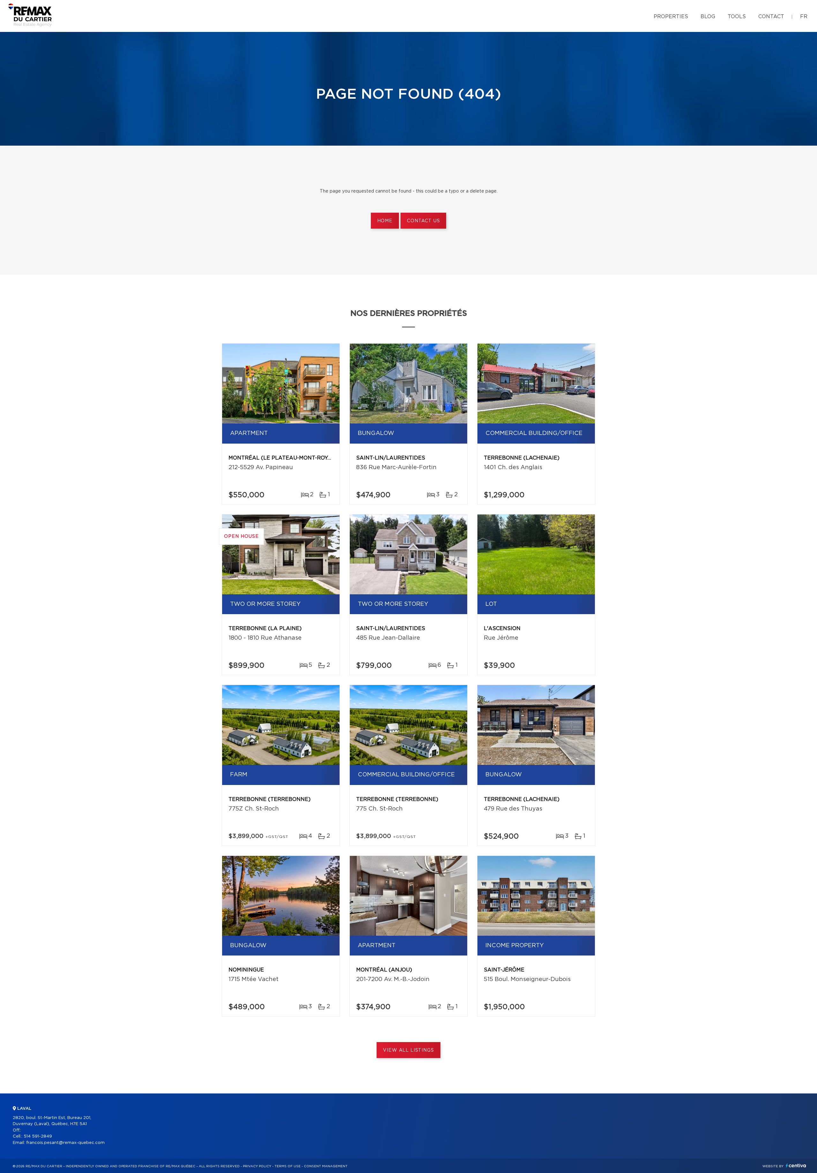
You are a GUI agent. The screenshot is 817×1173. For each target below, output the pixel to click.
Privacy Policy (257, 1166)
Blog (708, 16)
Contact (771, 16)
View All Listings (408, 1050)
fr (803, 16)
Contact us (423, 221)
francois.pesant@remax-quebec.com (65, 1143)
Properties (671, 16)
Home (385, 221)
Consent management (326, 1166)
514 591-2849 (38, 1136)
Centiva (796, 1165)
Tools (737, 16)
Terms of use (287, 1166)
